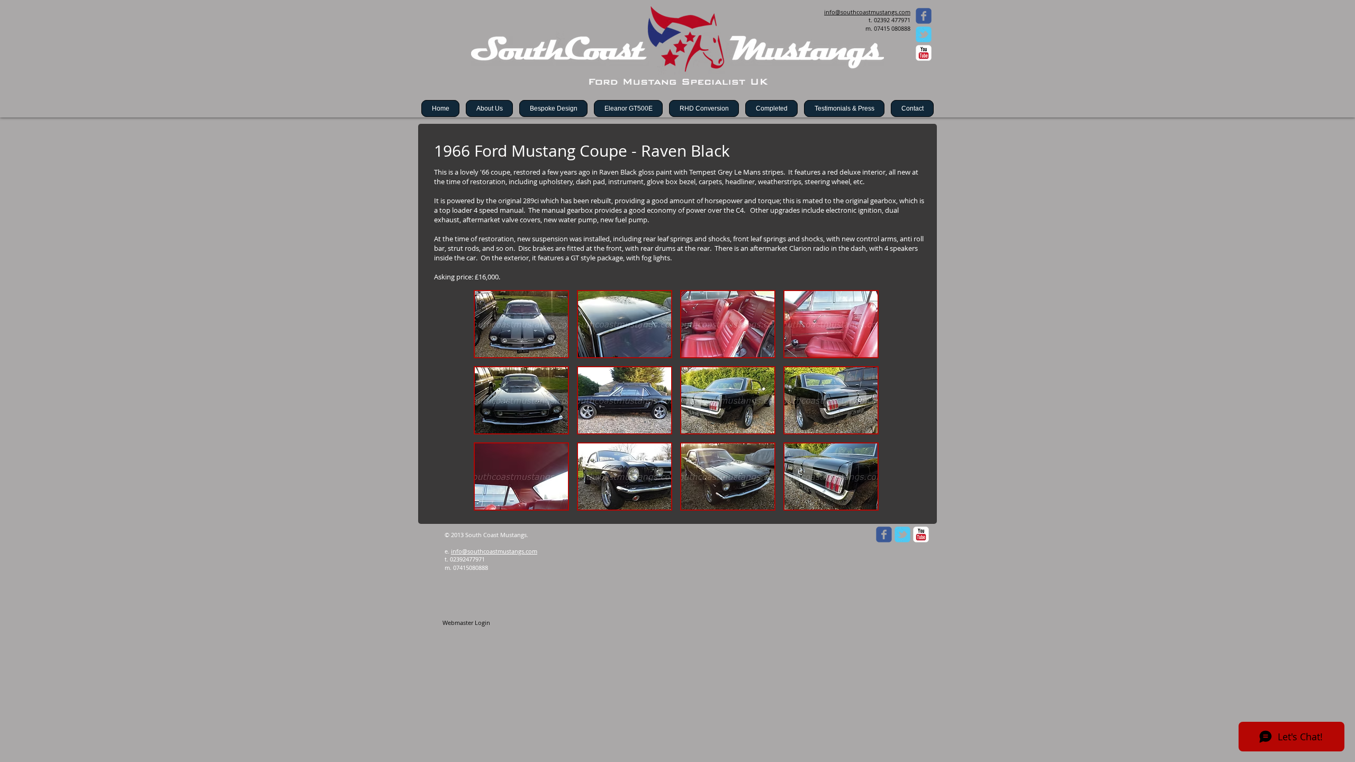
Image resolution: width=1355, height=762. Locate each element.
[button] (521, 324)
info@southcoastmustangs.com (494, 551)
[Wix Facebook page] (924, 16)
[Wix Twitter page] (924, 34)
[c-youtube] (924, 53)
